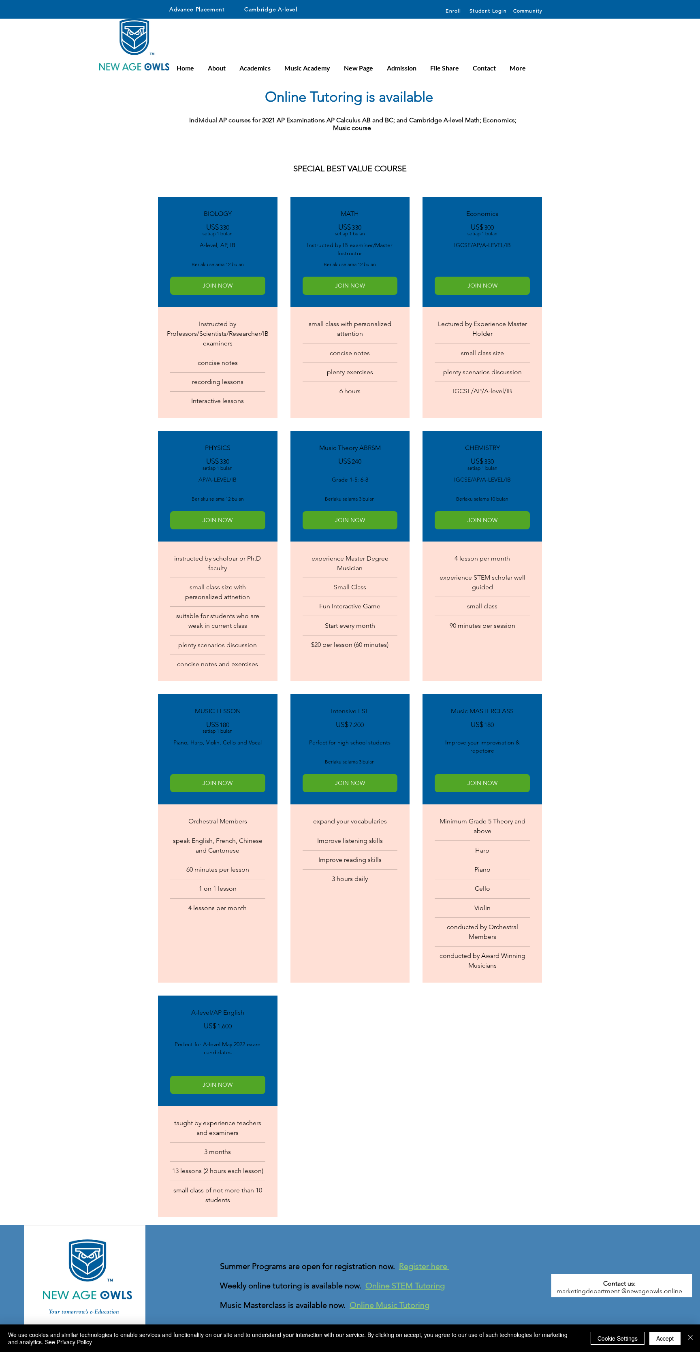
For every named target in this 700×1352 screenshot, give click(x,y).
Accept (665, 1338)
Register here (424, 1266)
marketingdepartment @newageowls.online (619, 1291)
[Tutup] (690, 1338)
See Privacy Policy (68, 1342)
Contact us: (619, 1283)
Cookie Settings (618, 1338)
